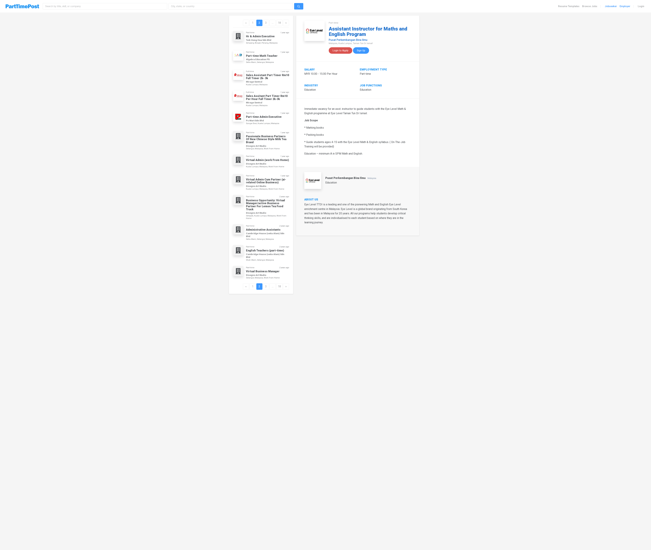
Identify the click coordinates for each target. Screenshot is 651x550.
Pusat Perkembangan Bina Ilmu (348, 40)
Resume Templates (568, 6)
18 (279, 22)
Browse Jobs (589, 6)
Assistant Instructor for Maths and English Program (368, 31)
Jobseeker (611, 6)
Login (641, 6)
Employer (625, 6)
